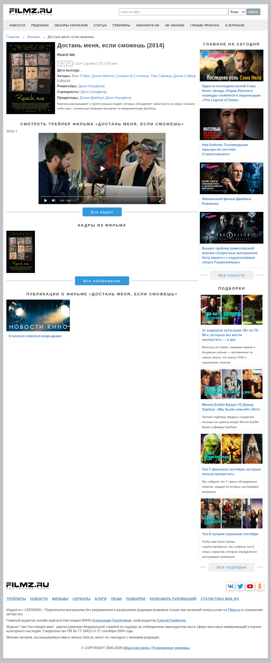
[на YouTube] (250, 586)
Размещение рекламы (171, 648)
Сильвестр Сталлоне (132, 76)
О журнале (235, 25)
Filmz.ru (234, 610)
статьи (100, 25)
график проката (204, 25)
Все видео (102, 212)
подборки (135, 599)
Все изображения (102, 281)
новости (17, 25)
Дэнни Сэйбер (184, 76)
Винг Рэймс (81, 76)
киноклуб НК (147, 25)
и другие (64, 80)
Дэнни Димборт (92, 98)
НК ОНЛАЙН (174, 25)
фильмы (60, 599)
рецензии (40, 25)
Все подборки (231, 567)
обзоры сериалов (71, 25)
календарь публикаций (173, 599)
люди (116, 599)
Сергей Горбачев (171, 620)
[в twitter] (240, 586)
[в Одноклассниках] (260, 586)
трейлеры (121, 25)
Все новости (231, 275)
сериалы (82, 599)
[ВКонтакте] (230, 586)
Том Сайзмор (161, 76)
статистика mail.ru (220, 599)
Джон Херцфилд (91, 86)
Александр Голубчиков (111, 620)
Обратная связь (136, 648)
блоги (101, 599)
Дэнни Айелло (103, 76)
